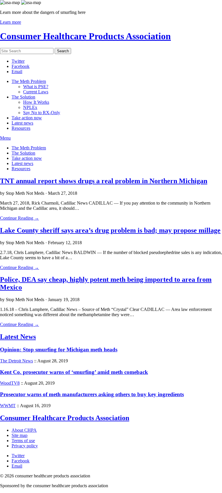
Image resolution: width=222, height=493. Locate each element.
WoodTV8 (10, 383)
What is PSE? (35, 86)
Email (17, 71)
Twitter (18, 61)
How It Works (36, 102)
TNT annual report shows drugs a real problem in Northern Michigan (103, 181)
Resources (21, 128)
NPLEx (30, 107)
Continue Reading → (19, 218)
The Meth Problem (29, 81)
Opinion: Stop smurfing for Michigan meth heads (58, 349)
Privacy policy (25, 445)
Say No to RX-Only (41, 112)
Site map (19, 435)
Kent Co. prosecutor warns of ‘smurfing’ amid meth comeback (74, 372)
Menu (5, 138)
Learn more (10, 22)
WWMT (8, 405)
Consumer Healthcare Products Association (85, 36)
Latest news (22, 123)
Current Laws (35, 91)
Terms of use (23, 440)
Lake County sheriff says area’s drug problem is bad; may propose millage (110, 230)
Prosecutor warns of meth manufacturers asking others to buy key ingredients (92, 394)
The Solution (23, 96)
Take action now (27, 117)
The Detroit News (16, 360)
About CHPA (24, 430)
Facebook (20, 66)
